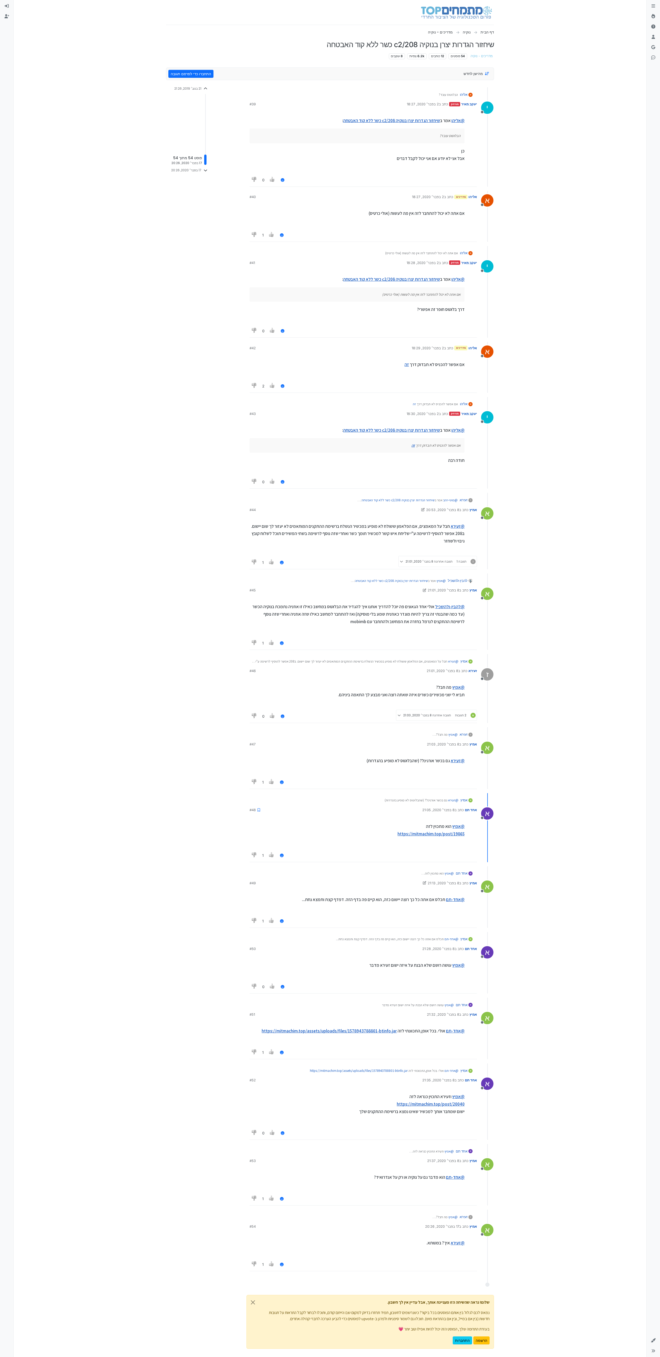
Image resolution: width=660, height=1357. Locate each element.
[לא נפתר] (653, 27)
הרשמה (481, 1340)
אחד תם (471, 810)
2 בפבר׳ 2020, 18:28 (423, 263)
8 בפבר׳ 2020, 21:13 (443, 883)
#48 (253, 810)
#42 (253, 348)
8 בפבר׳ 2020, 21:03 (443, 744)
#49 (253, 883)
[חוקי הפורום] (653, 6)
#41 (252, 263)
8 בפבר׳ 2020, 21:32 (443, 1014)
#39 (253, 104)
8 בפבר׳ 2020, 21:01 (443, 590)
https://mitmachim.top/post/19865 (431, 834)
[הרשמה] (6, 16)
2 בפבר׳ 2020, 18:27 (423, 104)
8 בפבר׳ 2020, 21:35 (438, 1080)
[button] (653, 1340)
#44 (253, 510)
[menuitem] (6, 6)
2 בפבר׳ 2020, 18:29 (428, 348)
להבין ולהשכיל (457, 581)
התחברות (462, 1340)
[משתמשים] (653, 37)
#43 (253, 414)
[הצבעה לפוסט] (272, 179)
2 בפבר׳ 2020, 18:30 (423, 414)
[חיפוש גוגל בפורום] (653, 47)
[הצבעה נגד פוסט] (254, 179)
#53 (253, 1161)
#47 (252, 744)
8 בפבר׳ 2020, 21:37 (443, 1161)
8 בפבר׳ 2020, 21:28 (438, 949)
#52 (253, 1080)
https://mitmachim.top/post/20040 (431, 1104)
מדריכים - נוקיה (482, 56)
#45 (253, 590)
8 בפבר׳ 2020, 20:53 (442, 510)
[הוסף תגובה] (282, 180)
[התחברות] (6, 6)
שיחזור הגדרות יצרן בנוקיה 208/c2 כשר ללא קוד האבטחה (391, 120)
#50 (253, 949)
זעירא (463, 500)
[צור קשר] (653, 58)
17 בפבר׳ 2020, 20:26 (442, 1226)
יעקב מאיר (469, 104)
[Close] (253, 1302)
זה (407, 364)
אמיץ (473, 510)
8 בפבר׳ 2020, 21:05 (438, 810)
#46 (253, 671)
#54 (253, 1226)
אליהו (463, 94)
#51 (252, 1014)
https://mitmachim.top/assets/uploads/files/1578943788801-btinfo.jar (329, 1031)
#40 (253, 197)
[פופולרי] (653, 16)
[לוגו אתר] (456, 12)
